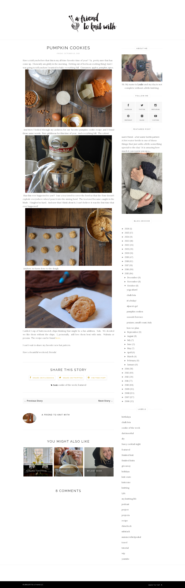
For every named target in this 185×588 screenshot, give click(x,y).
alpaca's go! (132, 306)
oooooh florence (135, 317)
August (130, 336)
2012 (127, 377)
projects (126, 515)
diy (123, 438)
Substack (62, 471)
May (129, 348)
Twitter (142, 109)
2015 (127, 273)
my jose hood (94, 471)
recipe (125, 520)
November (132, 281)
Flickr (142, 120)
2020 (127, 253)
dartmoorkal (128, 433)
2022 (127, 245)
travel (124, 542)
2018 (127, 261)
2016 (127, 269)
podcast (125, 504)
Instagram (156, 109)
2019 (127, 257)
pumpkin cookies (135, 311)
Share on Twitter (73, 378)
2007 (127, 397)
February (132, 360)
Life (124, 493)
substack (126, 531)
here (58, 338)
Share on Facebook (43, 378)
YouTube (155, 120)
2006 (127, 401)
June (129, 344)
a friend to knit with (56, 414)
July (129, 340)
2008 (127, 393)
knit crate (126, 477)
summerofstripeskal (131, 537)
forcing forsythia (36, 471)
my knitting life (129, 499)
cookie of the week (67, 385)
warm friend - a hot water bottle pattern (140, 137)
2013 (127, 372)
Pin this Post (98, 378)
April (129, 352)
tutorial (125, 548)
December (132, 277)
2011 (127, 381)
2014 (127, 368)
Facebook (128, 109)
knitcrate (126, 482)
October (131, 285)
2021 (127, 249)
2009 (127, 389)
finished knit (128, 455)
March (130, 356)
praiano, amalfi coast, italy (139, 322)
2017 (127, 265)
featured (82, 385)
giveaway (126, 466)
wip (123, 553)
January (131, 364)
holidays (125, 471)
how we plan (133, 328)
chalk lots (131, 295)
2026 (127, 228)
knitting (125, 488)
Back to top (154, 585)
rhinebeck (127, 526)
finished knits (128, 460)
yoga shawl (132, 289)
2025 (127, 232)
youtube (125, 559)
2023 (127, 241)
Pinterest (128, 120)
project (125, 509)
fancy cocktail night (131, 444)
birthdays (126, 417)
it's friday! (131, 300)
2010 (127, 385)
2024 (127, 237)
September (133, 332)
